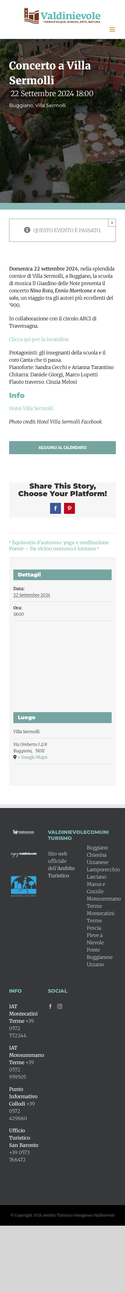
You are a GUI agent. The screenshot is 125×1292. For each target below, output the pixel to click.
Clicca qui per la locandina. (39, 339)
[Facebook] (50, 1006)
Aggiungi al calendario (62, 447)
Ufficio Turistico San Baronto (23, 1137)
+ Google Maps (32, 757)
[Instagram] (59, 1006)
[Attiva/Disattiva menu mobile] (113, 29)
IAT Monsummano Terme (26, 1055)
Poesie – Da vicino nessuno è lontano (52, 548)
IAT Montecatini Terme (23, 1013)
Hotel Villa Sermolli (31, 408)
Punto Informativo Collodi (23, 1096)
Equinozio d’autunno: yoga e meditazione (60, 542)
